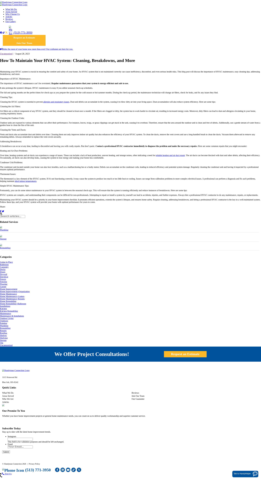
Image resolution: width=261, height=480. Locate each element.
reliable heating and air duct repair (170, 155)
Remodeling (5, 248)
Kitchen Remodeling (9, 311)
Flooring (3, 284)
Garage (3, 286)
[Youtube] (68, 470)
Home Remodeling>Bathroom (13, 304)
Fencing (3, 282)
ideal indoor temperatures (25, 181)
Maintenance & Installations (12, 316)
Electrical (4, 277)
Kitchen (3, 308)
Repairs (3, 330)
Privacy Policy (34, 464)
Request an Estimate (24, 37)
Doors (2, 272)
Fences (3, 279)
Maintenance (5, 313)
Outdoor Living (6, 318)
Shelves (3, 335)
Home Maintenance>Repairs (12, 299)
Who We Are (7, 399)
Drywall (3, 274)
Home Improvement (8, 289)
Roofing (3, 333)
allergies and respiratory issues (56, 102)
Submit (6, 452)
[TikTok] (4, 33)
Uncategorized (6, 54)
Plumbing (4, 230)
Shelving (4, 338)
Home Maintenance (8, 294)
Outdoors (4, 321)
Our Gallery (10, 21)
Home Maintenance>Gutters (12, 296)
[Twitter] (7, 33)
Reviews (9, 19)
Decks (2, 269)
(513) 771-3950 (22, 32)
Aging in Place (6, 262)
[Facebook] (1, 33)
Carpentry (4, 267)
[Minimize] (250, 433)
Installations (5, 306)
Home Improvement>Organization (15, 291)
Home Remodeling (8, 301)
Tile (1, 343)
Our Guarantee (138, 399)
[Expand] (254, 433)
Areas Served (11, 12)
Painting (3, 323)
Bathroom (4, 264)
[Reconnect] (246, 433)
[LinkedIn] (62, 470)
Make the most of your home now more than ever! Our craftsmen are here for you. (37, 49)
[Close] (258, 433)
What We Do (11, 9)
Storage (3, 239)
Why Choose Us (12, 14)
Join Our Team (24, 43)
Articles (8, 16)
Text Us (8, 474)
